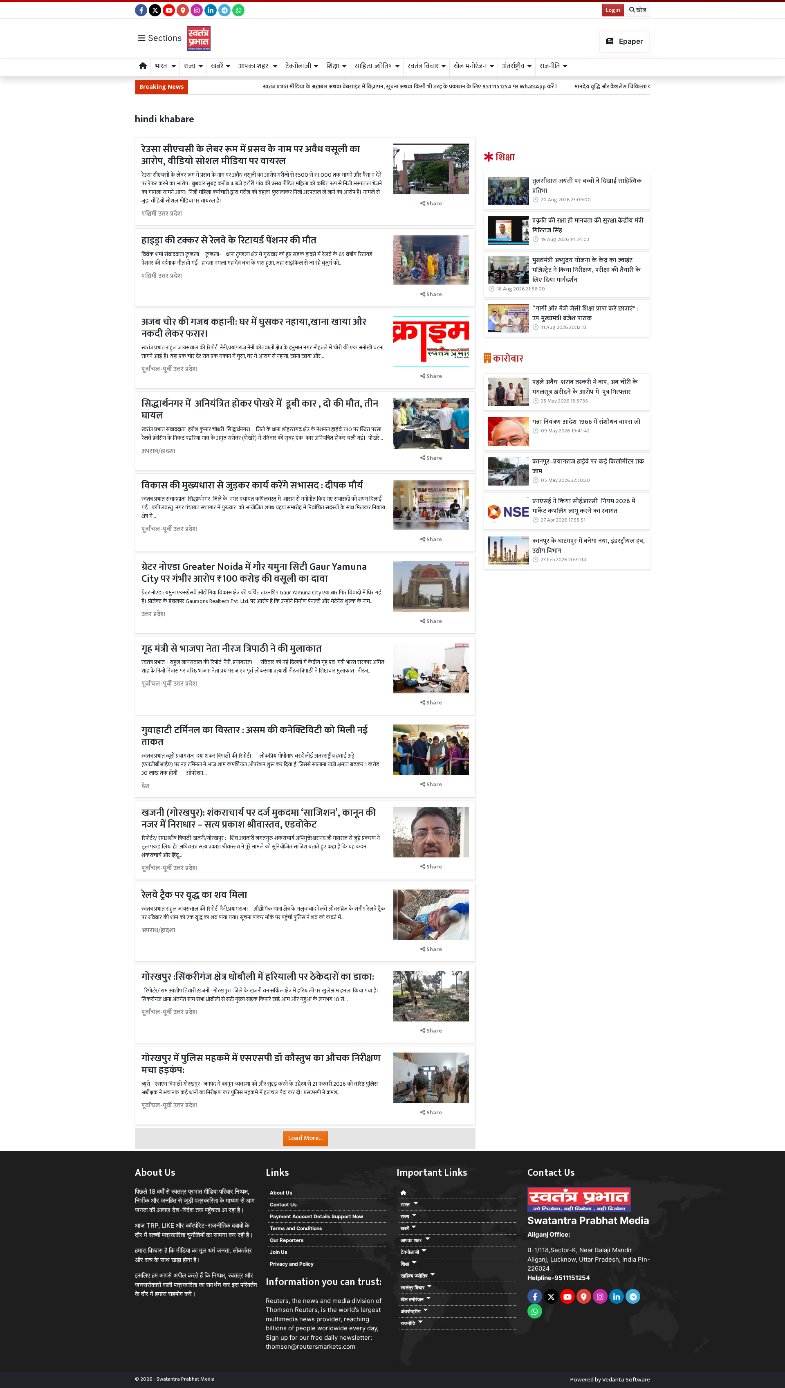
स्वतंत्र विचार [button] (423, 66)
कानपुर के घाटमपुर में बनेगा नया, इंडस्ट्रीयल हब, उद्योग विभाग (588, 546)
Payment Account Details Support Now (316, 1216)
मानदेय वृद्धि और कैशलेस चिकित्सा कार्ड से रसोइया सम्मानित (573, 86)
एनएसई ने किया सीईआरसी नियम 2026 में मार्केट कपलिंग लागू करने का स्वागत (583, 506)
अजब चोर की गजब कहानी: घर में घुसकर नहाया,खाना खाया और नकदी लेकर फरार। (253, 328)
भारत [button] (162, 66)
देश (145, 786)
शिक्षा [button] (332, 66)
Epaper (630, 41)
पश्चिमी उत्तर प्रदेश (161, 214)
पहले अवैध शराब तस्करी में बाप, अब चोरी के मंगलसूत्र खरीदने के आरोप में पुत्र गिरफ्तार (585, 387)
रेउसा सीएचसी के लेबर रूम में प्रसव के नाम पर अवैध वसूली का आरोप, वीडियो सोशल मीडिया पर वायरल (250, 155)
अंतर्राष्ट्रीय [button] (513, 66)
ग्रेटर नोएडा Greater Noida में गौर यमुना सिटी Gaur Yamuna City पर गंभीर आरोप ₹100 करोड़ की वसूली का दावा (254, 573)
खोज (640, 10)
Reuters (277, 1301)
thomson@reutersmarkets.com (310, 1346)
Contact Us (283, 1204)
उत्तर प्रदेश (153, 614)
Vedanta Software (626, 1380)
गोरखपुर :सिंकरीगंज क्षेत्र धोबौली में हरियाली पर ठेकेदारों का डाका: (257, 977)
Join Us (278, 1252)
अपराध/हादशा (158, 451)
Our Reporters (287, 1240)
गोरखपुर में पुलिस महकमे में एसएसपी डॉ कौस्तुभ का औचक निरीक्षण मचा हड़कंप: (261, 1064)
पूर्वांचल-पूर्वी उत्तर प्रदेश (169, 369)
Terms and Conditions (296, 1228)
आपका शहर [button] (254, 66)
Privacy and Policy (292, 1264)
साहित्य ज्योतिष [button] (373, 66)
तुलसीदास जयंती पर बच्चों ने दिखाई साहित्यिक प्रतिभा (587, 186)
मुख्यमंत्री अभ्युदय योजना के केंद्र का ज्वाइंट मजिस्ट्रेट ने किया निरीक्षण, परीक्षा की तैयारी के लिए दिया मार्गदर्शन (586, 270)
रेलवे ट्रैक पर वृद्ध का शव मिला (195, 895)
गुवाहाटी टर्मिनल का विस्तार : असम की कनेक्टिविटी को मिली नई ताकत (254, 736)
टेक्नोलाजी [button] (298, 66)
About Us (281, 1193)
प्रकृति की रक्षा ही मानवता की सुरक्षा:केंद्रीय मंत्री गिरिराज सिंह (588, 226)
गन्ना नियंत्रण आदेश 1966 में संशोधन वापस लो (586, 422)
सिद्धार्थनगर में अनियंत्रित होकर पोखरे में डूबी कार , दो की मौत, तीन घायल (259, 410)
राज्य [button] (189, 66)
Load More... (305, 1138)
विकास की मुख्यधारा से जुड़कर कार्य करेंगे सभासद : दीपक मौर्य (252, 485)
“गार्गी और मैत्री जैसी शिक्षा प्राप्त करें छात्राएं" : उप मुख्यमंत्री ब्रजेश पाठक (585, 314)
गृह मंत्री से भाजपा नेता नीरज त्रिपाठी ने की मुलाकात (231, 649)
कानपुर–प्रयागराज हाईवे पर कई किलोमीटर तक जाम (588, 467)
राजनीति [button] (550, 66)
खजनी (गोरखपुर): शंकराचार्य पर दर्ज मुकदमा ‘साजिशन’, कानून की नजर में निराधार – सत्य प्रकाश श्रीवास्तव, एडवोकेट (258, 819)
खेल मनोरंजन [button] (470, 66)
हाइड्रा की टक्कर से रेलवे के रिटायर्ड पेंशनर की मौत (228, 240)
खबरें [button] (217, 66)
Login (613, 10)
